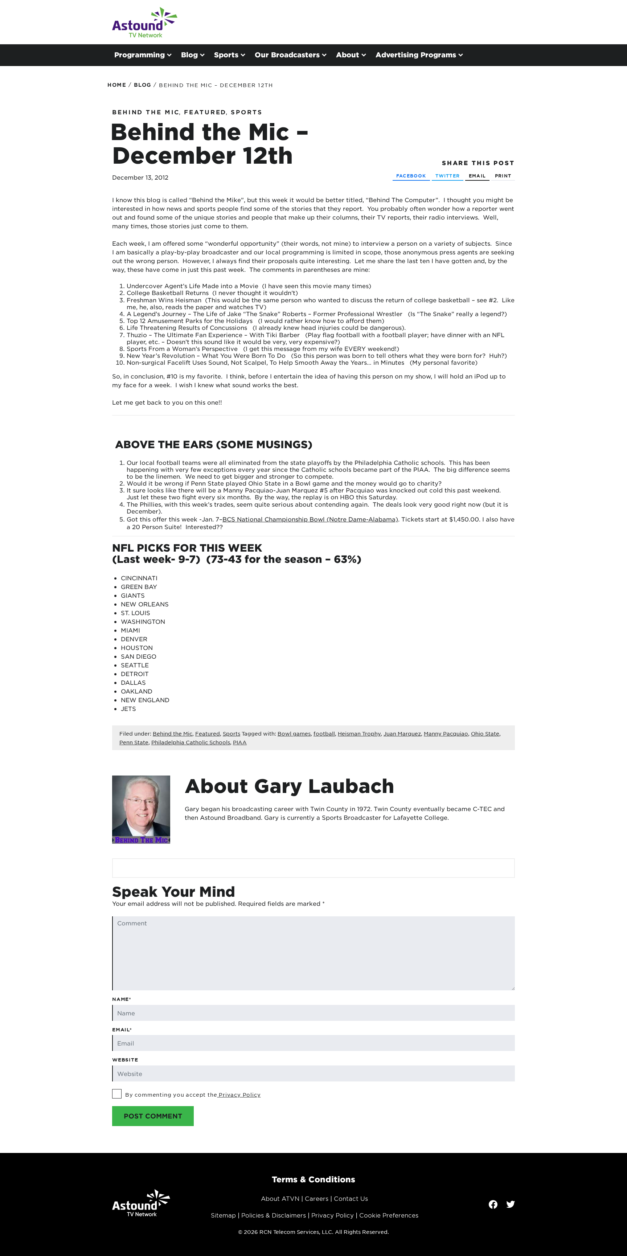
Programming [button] (139, 54)
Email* (122, 1029)
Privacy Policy (239, 1094)
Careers (316, 1198)
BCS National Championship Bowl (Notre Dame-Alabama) (310, 519)
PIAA (240, 742)
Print (503, 176)
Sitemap (223, 1215)
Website (125, 1060)
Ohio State (485, 733)
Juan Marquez (402, 733)
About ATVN (280, 1198)
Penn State (133, 742)
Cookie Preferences (388, 1215)
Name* (121, 999)
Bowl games (294, 733)
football (324, 733)
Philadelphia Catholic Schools (190, 742)
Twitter (447, 176)
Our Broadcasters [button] (287, 54)
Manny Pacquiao (446, 733)
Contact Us (351, 1198)
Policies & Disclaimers (273, 1215)
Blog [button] (189, 54)
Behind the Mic (146, 111)
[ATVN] (144, 22)
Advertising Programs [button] (416, 54)
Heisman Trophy (359, 733)
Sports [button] (226, 54)
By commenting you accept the (193, 1094)
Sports (246, 111)
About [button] (347, 54)
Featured (205, 111)
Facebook (411, 176)
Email (477, 176)
